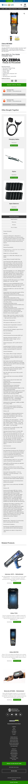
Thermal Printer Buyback (14, 744)
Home (3, 8)
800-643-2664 (10, 1)
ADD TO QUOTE (14, 145)
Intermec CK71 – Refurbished (14, 574)
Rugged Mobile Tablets (14, 758)
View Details (14, 142)
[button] (25, 4)
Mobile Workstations (14, 753)
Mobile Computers (13, 8)
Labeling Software (14, 755)
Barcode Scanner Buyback (14, 743)
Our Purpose (14, 731)
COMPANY (14, 726)
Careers (14, 734)
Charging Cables (14, 139)
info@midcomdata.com (19, 1)
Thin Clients (14, 759)
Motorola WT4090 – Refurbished (14, 691)
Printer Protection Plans (14, 741)
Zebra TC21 (14, 613)
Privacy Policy (14, 779)
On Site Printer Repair (14, 738)
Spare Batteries (14, 203)
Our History (14, 732)
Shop (6, 8)
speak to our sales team (14, 763)
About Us (14, 729)
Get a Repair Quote (14, 746)
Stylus (14, 171)
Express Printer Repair (14, 740)
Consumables (14, 756)
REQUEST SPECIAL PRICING (14, 84)
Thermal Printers (14, 750)
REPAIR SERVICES (14, 737)
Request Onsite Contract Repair (14, 723)
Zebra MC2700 (14, 652)
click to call (14, 782)
